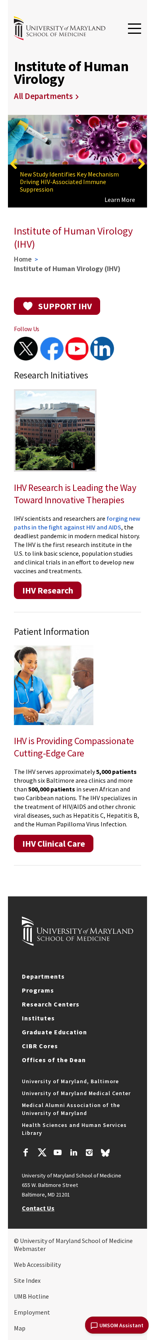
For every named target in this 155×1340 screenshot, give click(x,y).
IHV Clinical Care (53, 843)
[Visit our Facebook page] (26, 1154)
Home (23, 259)
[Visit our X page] (42, 1154)
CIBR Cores (40, 1046)
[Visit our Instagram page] (89, 1154)
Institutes (38, 1018)
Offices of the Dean (54, 1060)
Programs (38, 990)
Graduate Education (54, 1032)
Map (19, 1328)
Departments (43, 976)
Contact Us (38, 1208)
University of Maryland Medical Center (76, 1093)
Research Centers (50, 1004)
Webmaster (30, 1249)
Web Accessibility (37, 1264)
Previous (14, 164)
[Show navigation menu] (134, 29)
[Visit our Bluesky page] (105, 1155)
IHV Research (47, 590)
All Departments (43, 96)
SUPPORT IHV (65, 306)
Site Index (27, 1280)
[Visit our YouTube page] (58, 1154)
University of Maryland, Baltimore (70, 1081)
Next (141, 164)
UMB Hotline (31, 1296)
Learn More (120, 200)
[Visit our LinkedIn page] (74, 1154)
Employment (32, 1312)
